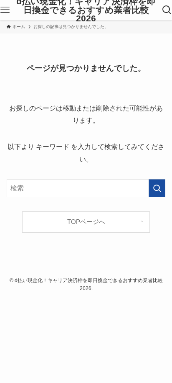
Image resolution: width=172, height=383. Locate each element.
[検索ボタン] (167, 10)
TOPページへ (86, 221)
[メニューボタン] (5, 10)
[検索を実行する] (157, 188)
